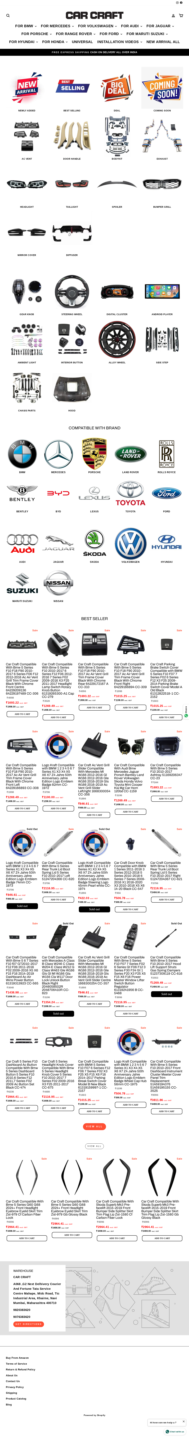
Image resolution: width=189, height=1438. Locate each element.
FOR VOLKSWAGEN (96, 26)
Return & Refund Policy (20, 1369)
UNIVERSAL (82, 42)
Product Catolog (16, 1398)
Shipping (11, 1393)
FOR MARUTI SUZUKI (146, 34)
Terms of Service (16, 1363)
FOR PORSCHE (35, 34)
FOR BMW (24, 26)
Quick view (22, 657)
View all (94, 1126)
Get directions (29, 1324)
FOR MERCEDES (56, 26)
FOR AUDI (130, 26)
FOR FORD (110, 34)
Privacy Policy (15, 1387)
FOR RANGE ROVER (74, 34)
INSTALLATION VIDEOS (118, 42)
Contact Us (13, 1381)
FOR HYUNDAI (22, 42)
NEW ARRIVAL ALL (163, 42)
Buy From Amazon (17, 1357)
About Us (11, 1375)
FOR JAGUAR (159, 26)
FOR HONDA (53, 42)
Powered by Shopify (94, 1415)
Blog (9, 1404)
